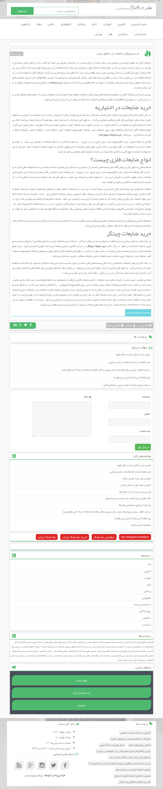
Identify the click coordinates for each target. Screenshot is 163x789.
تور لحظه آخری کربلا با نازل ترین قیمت (131, 377)
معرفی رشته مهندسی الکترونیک (25, 651)
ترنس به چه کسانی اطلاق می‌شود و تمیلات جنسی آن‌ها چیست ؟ (66, 647)
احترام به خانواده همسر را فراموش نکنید (88, 642)
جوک (39, 24)
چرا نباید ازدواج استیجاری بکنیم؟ (134, 505)
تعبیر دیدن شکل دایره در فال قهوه (133, 354)
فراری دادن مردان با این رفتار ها (135, 491)
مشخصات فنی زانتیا (141, 524)
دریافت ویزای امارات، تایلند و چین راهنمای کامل (126, 385)
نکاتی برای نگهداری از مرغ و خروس (76, 655)
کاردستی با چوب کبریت (126, 660)
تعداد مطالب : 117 (62, 732)
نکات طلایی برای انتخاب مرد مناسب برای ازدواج (128, 498)
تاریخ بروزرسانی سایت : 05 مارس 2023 (51, 748)
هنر (110, 34)
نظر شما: (87, 396)
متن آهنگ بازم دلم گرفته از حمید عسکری (129, 362)
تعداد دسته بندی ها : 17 (58, 743)
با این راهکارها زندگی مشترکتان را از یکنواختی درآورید (123, 751)
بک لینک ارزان (47, 537)
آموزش (107, 24)
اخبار (94, 24)
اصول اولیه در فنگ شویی (42, 642)
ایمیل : (146, 413)
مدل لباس (140, 34)
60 (149, 564)
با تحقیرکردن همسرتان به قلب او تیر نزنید (109, 647)
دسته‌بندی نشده (142, 604)
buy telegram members (135, 537)
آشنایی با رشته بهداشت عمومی (117, 642)
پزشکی (81, 24)
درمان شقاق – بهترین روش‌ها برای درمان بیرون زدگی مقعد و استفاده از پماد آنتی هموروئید (106, 369)
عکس (51, 24)
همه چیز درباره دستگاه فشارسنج (47, 655)
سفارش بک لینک (104, 537)
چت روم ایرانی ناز (81, 692)
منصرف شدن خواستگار (100, 655)
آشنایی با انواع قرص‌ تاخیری (142, 642)
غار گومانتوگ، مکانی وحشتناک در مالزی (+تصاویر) (59, 651)
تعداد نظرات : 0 (63, 737)
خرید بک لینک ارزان (74, 537)
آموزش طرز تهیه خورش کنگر (136, 478)
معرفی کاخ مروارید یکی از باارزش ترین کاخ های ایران (132, 655)
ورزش (98, 34)
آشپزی (121, 24)
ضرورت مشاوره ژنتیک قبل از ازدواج (138, 651)
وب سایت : (144, 430)
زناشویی (25, 24)
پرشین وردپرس (33, 775)
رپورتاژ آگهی (145, 611)
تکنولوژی (66, 24)
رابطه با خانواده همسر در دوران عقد (25, 647)
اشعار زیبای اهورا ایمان (62, 642)
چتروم (81, 705)
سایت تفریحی (139, 24)
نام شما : (146, 396)
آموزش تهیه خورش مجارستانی (136, 485)
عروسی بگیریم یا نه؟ (88, 651)
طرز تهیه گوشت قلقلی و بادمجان (110, 651)
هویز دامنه (81, 680)
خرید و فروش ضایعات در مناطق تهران (118, 53)
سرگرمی (123, 34)
